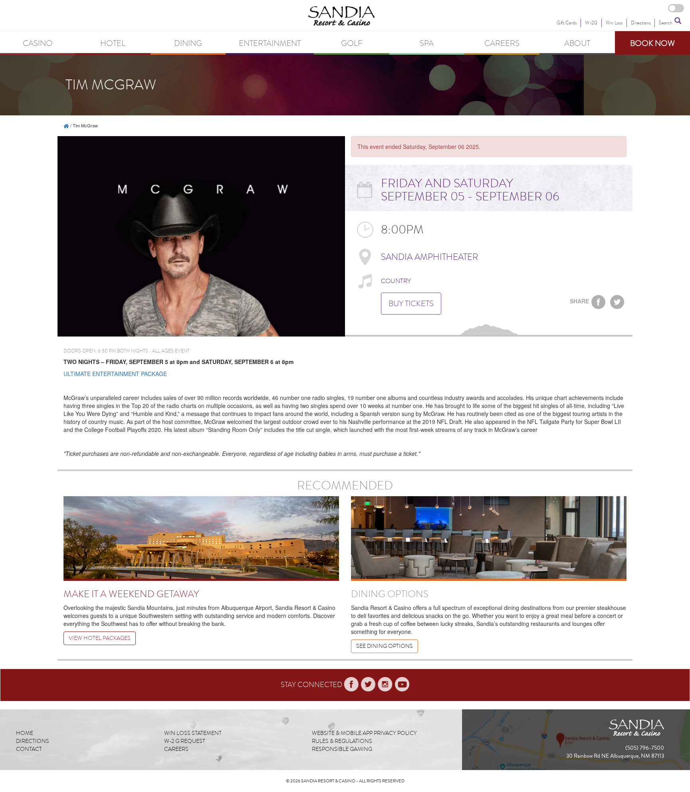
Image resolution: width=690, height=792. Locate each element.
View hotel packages (100, 638)
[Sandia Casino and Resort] (66, 125)
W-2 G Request (184, 741)
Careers (176, 749)
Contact (29, 749)
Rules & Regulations (342, 741)
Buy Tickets (411, 303)
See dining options (384, 646)
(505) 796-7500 (644, 748)
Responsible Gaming (342, 749)
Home (24, 733)
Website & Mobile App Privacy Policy (364, 733)
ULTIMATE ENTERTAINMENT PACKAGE (115, 374)
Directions (32, 741)
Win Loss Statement (193, 733)
